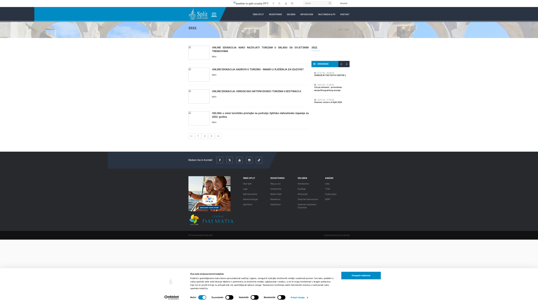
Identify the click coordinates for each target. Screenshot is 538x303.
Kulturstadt (303, 194)
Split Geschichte (250, 194)
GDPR (327, 199)
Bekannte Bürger (250, 199)
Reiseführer (275, 14)
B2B (340, 30)
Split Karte (247, 204)
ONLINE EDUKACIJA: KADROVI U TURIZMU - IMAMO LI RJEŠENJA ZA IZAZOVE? (258, 69)
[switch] (229, 297)
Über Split (258, 14)
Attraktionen (303, 184)
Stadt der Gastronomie (308, 199)
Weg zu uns (275, 184)
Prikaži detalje (298, 297)
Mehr (214, 57)
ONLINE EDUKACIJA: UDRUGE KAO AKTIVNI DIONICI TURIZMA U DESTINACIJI (256, 91)
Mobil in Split (275, 194)
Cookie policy (331, 194)
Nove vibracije (344, 235)
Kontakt (345, 14)
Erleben (291, 14)
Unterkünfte (275, 189)
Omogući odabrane (361, 275)
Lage (245, 189)
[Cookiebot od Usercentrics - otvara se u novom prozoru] (171, 297)
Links (327, 184)
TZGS (327, 189)
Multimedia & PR (326, 14)
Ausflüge (302, 189)
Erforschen (306, 14)
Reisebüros (275, 199)
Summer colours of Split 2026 (328, 102)
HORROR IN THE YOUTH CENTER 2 (330, 75)
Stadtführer (275, 204)
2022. (314, 47)
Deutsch (343, 3)
